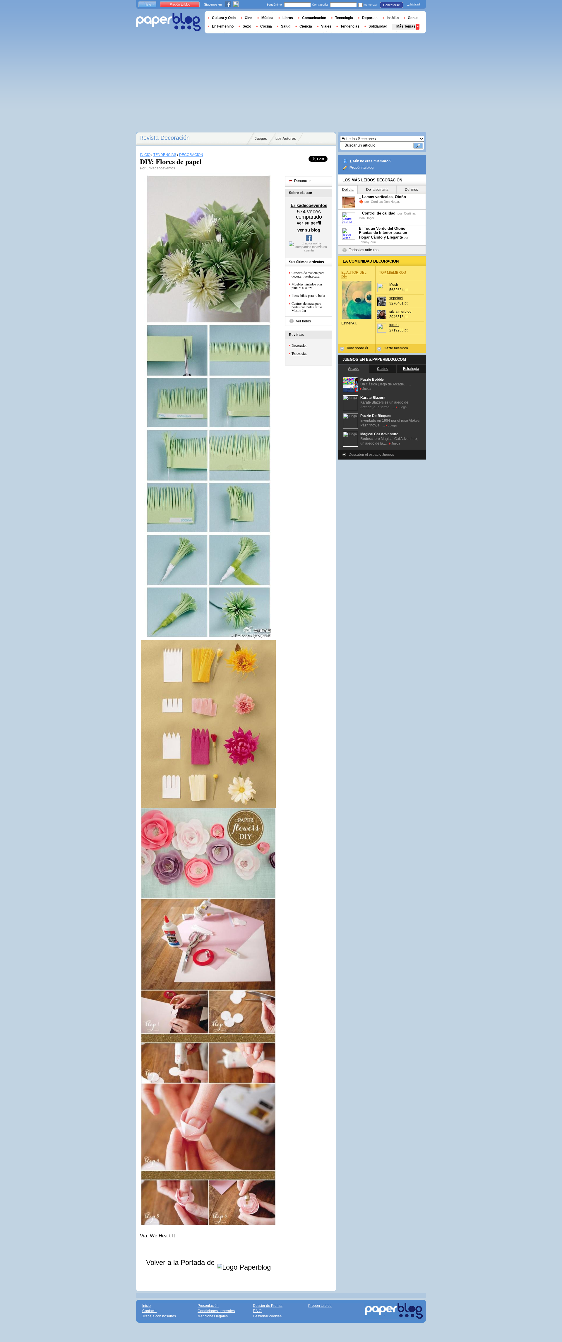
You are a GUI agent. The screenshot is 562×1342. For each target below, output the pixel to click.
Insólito (393, 18)
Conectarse (391, 5)
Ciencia (305, 26)
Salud (285, 26)
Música (267, 18)
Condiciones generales (216, 1311)
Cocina (266, 26)
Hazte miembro (396, 348)
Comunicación (314, 18)
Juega (366, 388)
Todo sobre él (357, 348)
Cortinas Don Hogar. (385, 201)
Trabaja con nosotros (159, 1316)
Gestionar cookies (267, 1316)
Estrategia (411, 369)
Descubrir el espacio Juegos (371, 455)
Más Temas (405, 26)
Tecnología (344, 18)
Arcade (353, 369)
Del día (348, 190)
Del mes (411, 190)
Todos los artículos (363, 250)
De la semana (377, 190)
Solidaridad (378, 26)
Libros (287, 18)
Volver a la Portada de (181, 1262)
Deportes (370, 18)
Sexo (247, 26)
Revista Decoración (164, 138)
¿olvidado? (413, 4)
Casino (382, 369)
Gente (413, 18)
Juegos (261, 139)
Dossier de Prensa (267, 1306)
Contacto (149, 1311)
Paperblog (168, 22)
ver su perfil (309, 222)
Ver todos (303, 321)
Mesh (393, 285)
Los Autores (285, 139)
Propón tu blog (361, 168)
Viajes (326, 26)
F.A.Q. (257, 1311)
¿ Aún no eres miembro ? (370, 161)
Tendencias (299, 353)
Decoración (299, 345)
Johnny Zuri (367, 242)
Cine (248, 18)
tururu (394, 325)
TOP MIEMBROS (392, 273)
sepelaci (396, 298)
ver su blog (308, 229)
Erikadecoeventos (160, 168)
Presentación (208, 1306)
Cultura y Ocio (224, 18)
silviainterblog (400, 311)
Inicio (147, 4)
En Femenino (223, 26)
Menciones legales (213, 1316)
